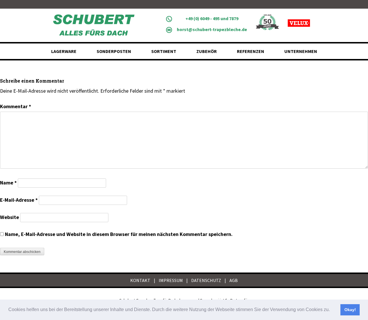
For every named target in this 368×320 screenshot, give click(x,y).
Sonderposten (114, 51)
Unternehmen (300, 51)
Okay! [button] (350, 309)
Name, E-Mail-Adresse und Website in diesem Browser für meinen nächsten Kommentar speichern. (119, 234)
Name (8, 182)
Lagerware (63, 51)
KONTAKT (140, 280)
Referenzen (250, 51)
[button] (332, 310)
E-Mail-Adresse (19, 200)
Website (9, 217)
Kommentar (15, 106)
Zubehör (206, 51)
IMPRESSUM (171, 280)
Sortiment (163, 51)
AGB (233, 280)
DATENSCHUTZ (206, 280)
